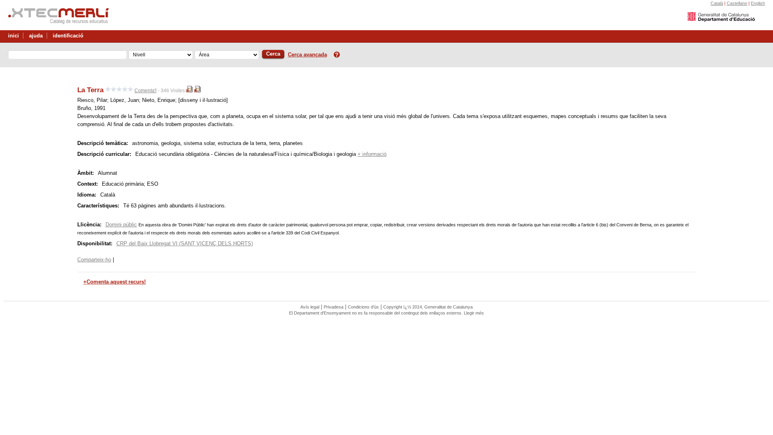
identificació (68, 36)
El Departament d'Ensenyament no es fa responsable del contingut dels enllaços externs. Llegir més (386, 313)
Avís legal (309, 306)
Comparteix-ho (94, 260)
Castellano (737, 3)
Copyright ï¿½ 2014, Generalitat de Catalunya (428, 306)
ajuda (36, 36)
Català (717, 3)
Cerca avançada (307, 55)
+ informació (372, 154)
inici (13, 36)
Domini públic (121, 225)
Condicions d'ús (363, 306)
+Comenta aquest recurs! (114, 282)
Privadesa (333, 306)
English (758, 3)
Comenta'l (145, 90)
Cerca (273, 54)
